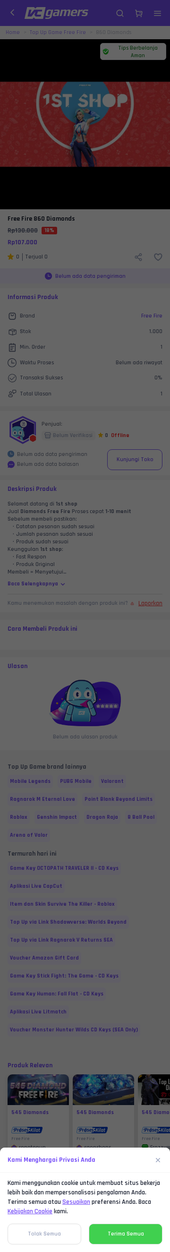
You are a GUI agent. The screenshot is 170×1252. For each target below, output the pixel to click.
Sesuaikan (76, 1202)
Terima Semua (126, 1233)
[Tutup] (158, 1160)
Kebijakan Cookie (30, 1211)
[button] (85, 626)
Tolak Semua (44, 1233)
